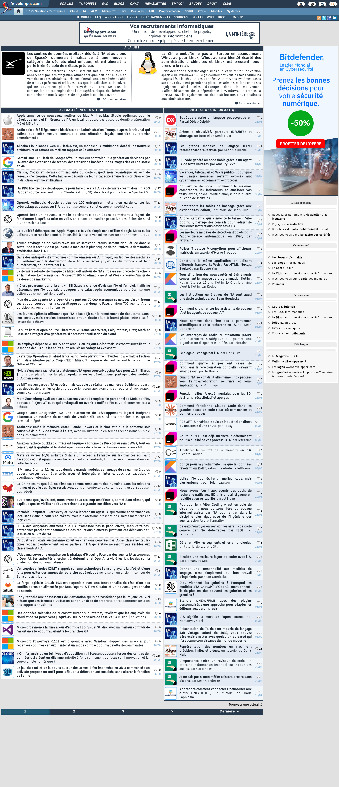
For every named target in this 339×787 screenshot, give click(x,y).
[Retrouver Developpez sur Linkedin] (335, 18)
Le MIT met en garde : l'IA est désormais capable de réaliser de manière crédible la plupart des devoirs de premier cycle (83, 389)
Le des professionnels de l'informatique (302, 273)
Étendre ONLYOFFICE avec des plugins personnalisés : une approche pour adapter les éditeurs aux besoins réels (215, 605)
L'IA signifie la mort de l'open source (215, 619)
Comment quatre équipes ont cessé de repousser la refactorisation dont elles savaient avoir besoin (215, 368)
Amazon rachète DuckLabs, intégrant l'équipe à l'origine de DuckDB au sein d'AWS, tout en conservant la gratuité (83, 446)
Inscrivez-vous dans (301, 235)
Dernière (228, 711)
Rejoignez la (287, 224)
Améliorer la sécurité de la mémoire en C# (215, 452)
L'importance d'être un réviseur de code (215, 665)
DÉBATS (197, 17)
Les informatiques (288, 263)
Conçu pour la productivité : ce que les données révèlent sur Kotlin (215, 467)
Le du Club (286, 356)
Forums (66, 4)
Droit (212, 4)
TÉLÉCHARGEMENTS (155, 17)
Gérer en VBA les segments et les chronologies (215, 545)
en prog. (284, 323)
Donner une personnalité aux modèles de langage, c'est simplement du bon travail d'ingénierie (215, 573)
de (289, 361)
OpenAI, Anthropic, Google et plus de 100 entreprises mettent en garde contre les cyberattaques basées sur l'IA (83, 205)
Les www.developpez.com (293, 367)
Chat (134, 4)
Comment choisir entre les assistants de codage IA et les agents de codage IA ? (215, 311)
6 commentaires (250, 103)
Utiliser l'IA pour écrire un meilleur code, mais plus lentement (215, 481)
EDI (151, 11)
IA (84, 11)
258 (158, 656)
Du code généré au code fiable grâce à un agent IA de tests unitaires (215, 162)
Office (202, 11)
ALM (94, 11)
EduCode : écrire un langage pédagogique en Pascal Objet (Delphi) (215, 120)
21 (159, 344)
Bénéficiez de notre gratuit (300, 229)
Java (123, 11)
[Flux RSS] (319, 18)
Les (287, 257)
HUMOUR (236, 17)
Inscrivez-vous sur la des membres (299, 279)
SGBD (189, 11)
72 (159, 259)
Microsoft (108, 11)
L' (278, 284)
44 (159, 288)
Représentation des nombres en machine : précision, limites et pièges (215, 651)
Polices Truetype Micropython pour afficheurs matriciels (215, 251)
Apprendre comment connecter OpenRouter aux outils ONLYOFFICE (215, 693)
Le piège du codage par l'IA (209, 353)
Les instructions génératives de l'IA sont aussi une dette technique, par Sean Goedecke (215, 297)
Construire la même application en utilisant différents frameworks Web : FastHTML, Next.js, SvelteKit (215, 265)
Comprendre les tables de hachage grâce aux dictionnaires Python (215, 208)
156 (158, 387)
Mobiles (216, 11)
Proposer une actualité (245, 705)
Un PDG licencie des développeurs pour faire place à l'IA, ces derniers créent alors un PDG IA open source (83, 191)
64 (159, 457)
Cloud (74, 11)
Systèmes (233, 11)
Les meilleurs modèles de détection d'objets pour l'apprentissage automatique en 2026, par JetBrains (215, 237)
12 (159, 486)
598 (158, 528)
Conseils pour (288, 333)
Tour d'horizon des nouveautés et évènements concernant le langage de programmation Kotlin (215, 281)
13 (159, 599)
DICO (221, 17)
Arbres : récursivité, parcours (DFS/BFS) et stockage (215, 134)
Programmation (169, 11)
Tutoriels (87, 4)
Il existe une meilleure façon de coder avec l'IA (215, 559)
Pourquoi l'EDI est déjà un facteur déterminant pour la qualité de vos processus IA (215, 438)
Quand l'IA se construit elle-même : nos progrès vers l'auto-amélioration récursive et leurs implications (215, 382)
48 (260, 422)
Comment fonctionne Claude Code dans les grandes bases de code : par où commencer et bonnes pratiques (215, 410)
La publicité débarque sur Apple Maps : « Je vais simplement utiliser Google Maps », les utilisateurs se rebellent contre (83, 233)
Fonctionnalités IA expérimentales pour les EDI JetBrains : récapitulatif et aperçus (215, 396)
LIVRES (132, 17)
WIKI (210, 17)
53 (159, 203)
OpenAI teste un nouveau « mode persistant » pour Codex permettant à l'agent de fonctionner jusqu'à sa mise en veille (83, 219)
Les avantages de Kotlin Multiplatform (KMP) (215, 339)
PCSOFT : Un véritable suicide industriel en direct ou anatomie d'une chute (215, 424)
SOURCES (181, 17)
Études (195, 4)
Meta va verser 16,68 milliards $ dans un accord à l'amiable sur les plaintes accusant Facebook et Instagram (83, 460)
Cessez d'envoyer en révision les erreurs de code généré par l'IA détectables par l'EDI (215, 531)
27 (159, 188)
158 (158, 316)
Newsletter (155, 4)
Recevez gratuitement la (296, 215)
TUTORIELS (83, 17)
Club (226, 4)
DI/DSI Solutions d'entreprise (45, 11)
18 (260, 649)
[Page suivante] (172, 712)
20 (159, 670)
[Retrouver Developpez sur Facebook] (329, 18)
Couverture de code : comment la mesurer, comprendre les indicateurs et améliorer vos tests (215, 192)
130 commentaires (113, 99)
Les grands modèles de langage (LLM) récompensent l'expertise (215, 148)
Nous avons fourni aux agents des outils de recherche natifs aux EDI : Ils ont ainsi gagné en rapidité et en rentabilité (215, 495)
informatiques (286, 328)
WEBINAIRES (114, 17)
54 (159, 132)
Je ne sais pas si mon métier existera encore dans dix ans (215, 679)
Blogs (118, 4)
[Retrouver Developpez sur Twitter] (324, 18)
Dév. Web (137, 11)
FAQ (105, 4)
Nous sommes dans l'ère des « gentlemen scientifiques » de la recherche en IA (215, 325)
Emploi (177, 4)
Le (277, 268)
